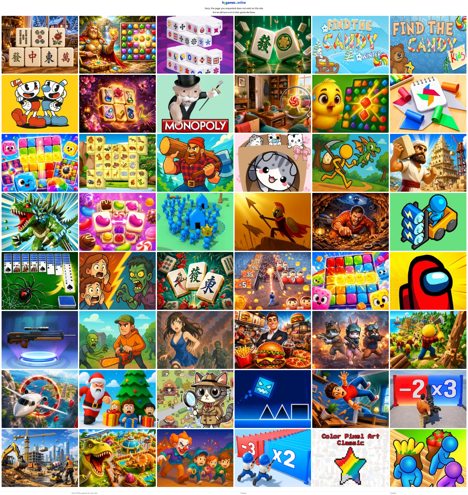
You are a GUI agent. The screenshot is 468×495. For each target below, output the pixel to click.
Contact (393, 493)
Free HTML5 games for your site (84, 493)
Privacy (244, 493)
